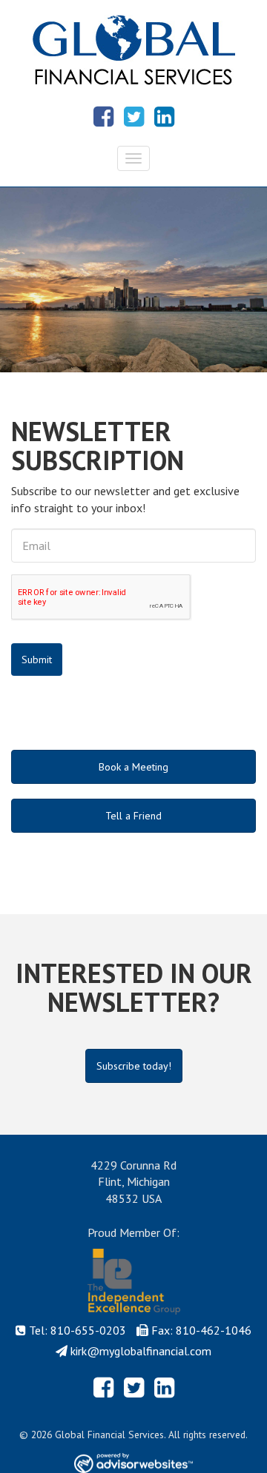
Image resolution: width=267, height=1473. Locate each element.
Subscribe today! (133, 1066)
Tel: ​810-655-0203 (77, 1330)
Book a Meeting (133, 767)
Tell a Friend (133, 815)
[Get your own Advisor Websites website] (133, 1463)
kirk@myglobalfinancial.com (140, 1350)
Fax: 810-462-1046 (201, 1330)
